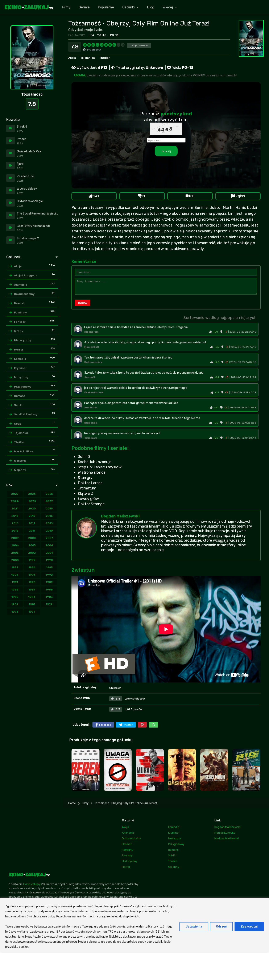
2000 (15, 560)
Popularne (106, 7)
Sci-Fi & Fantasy (25, 414)
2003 (14, 552)
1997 (15, 567)
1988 (14, 589)
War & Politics (23, 451)
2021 (14, 508)
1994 (14, 574)
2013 (49, 523)
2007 (49, 538)
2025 (49, 493)
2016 (49, 515)
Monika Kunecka (224, 832)
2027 (14, 493)
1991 (15, 582)
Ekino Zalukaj (31, 884)
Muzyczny (21, 377)
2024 (15, 501)
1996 (32, 567)
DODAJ (82, 302)
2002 (32, 552)
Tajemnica (87, 57)
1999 (32, 560)
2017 (32, 515)
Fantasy (19, 321)
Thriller (104, 57)
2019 (49, 508)
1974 (32, 611)
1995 (49, 567)
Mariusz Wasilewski (226, 838)
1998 (49, 560)
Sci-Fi (18, 405)
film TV (19, 331)
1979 (49, 604)
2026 (32, 493)
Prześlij (166, 151)
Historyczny (22, 340)
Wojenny (20, 470)
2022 (49, 501)
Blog (150, 7)
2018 (14, 515)
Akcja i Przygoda (25, 275)
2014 (32, 523)
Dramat (19, 303)
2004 (49, 545)
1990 (32, 582)
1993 (32, 574)
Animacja (20, 284)
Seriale (84, 7)
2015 (15, 523)
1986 (49, 589)
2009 (15, 538)
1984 (32, 596)
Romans (19, 395)
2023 (32, 501)
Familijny (20, 312)
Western (20, 460)
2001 (49, 552)
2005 (32, 545)
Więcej (168, 7)
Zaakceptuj (249, 926)
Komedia (20, 358)
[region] (134, 925)
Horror (18, 349)
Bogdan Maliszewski (120, 516)
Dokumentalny (24, 294)
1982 (14, 604)
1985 (15, 596)
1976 (15, 611)
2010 (49, 530)
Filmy (66, 7)
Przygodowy (22, 386)
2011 (32, 530)
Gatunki (128, 7)
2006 (15, 545)
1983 (49, 596)
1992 (49, 574)
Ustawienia (194, 926)
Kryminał (20, 368)
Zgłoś (240, 196)
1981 (32, 604)
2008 (32, 538)
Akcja (72, 57)
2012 (14, 530)
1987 (32, 589)
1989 (49, 582)
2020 (32, 508)
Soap (17, 423)
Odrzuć (221, 926)
